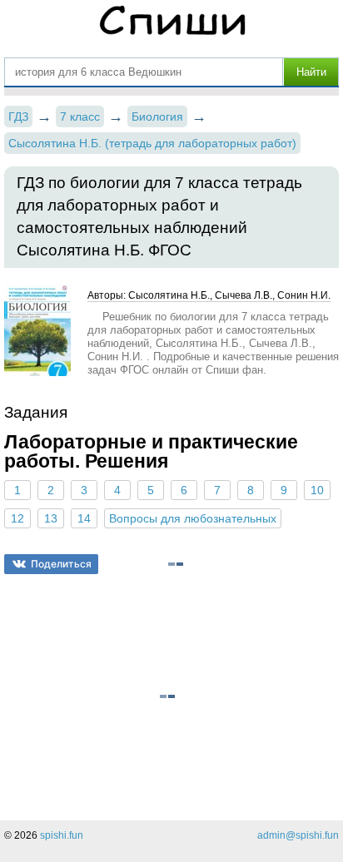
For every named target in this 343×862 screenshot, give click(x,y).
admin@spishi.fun (298, 835)
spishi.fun (61, 835)
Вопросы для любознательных (192, 518)
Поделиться (61, 563)
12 (17, 518)
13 (50, 518)
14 (84, 518)
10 (317, 490)
